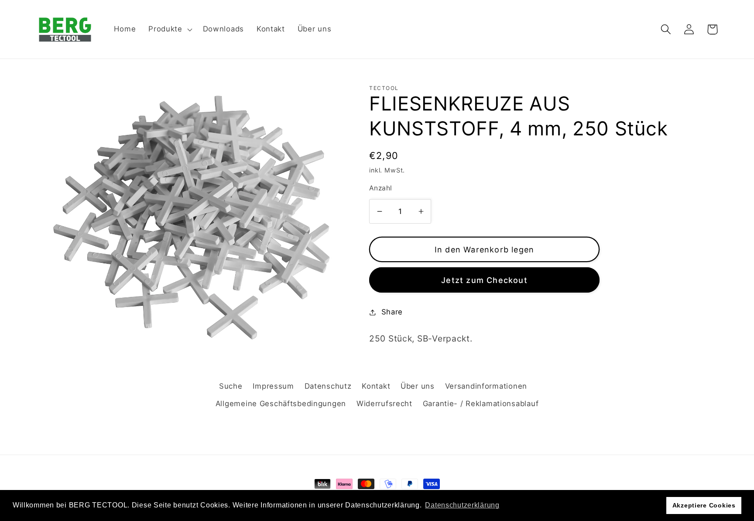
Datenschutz (328, 386)
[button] (169, 29)
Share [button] (392, 311)
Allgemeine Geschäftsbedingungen (281, 403)
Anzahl (380, 188)
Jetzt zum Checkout (484, 280)
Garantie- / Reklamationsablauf (481, 403)
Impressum (273, 386)
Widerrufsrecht (384, 403)
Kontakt (376, 386)
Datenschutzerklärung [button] (462, 505)
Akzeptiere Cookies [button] (704, 505)
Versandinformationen (486, 386)
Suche (231, 386)
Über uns (418, 386)
